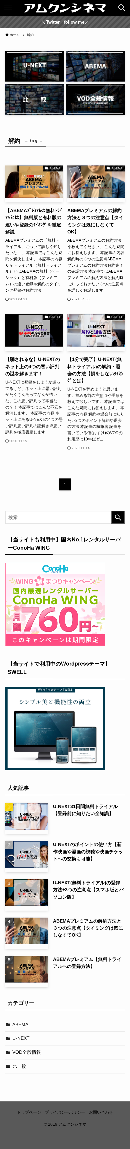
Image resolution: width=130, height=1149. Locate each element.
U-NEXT (21, 1038)
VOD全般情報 (26, 1052)
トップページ (29, 1112)
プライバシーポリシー (65, 1112)
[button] (122, 8)
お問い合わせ (101, 1112)
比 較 (19, 1066)
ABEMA (20, 1024)
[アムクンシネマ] (65, 8)
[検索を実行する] (118, 517)
